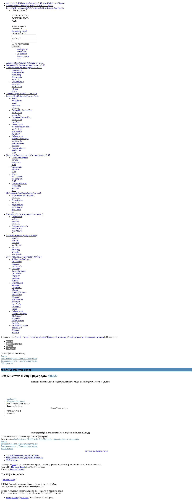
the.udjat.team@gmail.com (17, 498)
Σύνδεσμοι (24, 257)
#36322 (52, 375)
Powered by (90, 451)
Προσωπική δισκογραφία (18, 75)
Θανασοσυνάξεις (20, 229)
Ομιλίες (19, 150)
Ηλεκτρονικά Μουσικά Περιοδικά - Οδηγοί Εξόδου (19, 296)
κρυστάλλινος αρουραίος (68, 439)
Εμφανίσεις (25, 214)
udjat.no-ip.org (9, 479)
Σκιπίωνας (21, 439)
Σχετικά (22, 455)
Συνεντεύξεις (22, 96)
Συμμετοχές (18, 86)
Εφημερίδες (22, 112)
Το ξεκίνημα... (12, 460)
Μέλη (17, 241)
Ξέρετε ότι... (17, 177)
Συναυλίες (17, 220)
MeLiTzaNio (32, 439)
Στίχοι (21, 94)
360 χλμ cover (7, 363)
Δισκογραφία (24, 67)
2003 (14, 464)
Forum (17, 251)
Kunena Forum (101, 451)
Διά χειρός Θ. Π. (35, 3)
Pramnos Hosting (17, 469)
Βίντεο (17, 201)
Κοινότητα (21, 235)
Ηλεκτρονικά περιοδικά (21, 129)
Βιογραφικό (25, 65)
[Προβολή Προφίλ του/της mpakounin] (16, 401)
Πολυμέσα (23, 193)
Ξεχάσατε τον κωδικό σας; (22, 50)
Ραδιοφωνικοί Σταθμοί (19, 317)
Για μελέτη (28, 155)
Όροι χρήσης (24, 458)
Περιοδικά (21, 119)
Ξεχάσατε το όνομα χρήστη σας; (23, 56)
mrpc (55, 439)
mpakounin (11, 399)
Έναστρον (17, 169)
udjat (14, 439)
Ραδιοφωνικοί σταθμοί (20, 141)
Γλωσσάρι (20, 161)
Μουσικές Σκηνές (19, 275)
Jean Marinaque (45, 439)
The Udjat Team (17, 467)
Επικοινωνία (29, 5)
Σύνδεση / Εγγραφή (35, 8)
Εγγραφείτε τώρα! (19, 31)
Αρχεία (17, 208)
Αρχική (25, 63)
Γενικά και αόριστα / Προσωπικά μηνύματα (48, 337)
